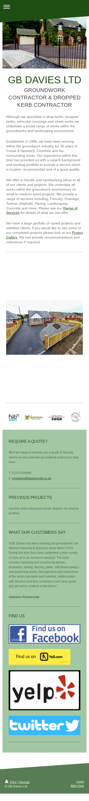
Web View (77, 786)
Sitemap (24, 782)
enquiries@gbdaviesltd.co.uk (31, 478)
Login (80, 781)
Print (13, 782)
